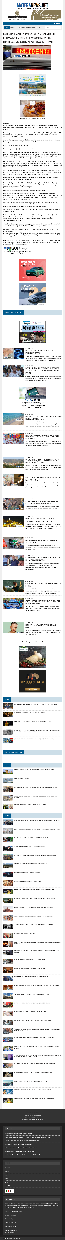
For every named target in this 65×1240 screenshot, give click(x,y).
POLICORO (6, 1182)
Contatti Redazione (10, 1222)
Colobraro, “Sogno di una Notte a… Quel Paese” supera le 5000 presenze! (29, 713)
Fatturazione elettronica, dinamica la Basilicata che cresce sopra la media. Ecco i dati (32, 1020)
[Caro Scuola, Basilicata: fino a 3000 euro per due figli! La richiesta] (13, 591)
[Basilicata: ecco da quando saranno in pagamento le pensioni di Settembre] (8, 808)
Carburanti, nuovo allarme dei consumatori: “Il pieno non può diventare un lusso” (32, 837)
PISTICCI (6, 1178)
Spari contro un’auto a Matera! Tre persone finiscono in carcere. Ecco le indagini (31, 977)
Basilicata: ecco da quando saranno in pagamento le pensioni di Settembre (30, 804)
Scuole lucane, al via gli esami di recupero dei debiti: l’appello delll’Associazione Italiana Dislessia (35, 898)
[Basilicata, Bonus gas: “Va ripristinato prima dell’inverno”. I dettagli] (13, 358)
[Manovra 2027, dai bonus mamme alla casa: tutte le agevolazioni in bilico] (8, 1015)
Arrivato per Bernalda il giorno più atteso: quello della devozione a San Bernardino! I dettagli (34, 1098)
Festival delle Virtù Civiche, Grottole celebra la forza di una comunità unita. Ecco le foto (33, 1072)
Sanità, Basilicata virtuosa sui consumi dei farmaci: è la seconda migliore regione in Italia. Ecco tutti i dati (37, 829)
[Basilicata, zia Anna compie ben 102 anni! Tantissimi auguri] (8, 937)
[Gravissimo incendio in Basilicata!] (8, 782)
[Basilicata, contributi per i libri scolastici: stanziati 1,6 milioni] (8, 885)
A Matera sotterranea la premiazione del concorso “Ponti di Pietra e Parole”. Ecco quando (33, 907)
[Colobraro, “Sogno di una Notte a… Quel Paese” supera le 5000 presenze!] (8, 716)
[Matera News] (32, 6)
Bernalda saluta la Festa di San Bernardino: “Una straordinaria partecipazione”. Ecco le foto (34, 890)
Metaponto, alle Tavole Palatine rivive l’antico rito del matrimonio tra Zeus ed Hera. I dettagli (34, 770)
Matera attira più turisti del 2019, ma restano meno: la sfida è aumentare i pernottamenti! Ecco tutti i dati (37, 820)
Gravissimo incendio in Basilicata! (21, 778)
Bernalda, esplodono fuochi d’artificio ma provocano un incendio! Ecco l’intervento (32, 1003)
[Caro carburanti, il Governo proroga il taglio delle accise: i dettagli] (13, 547)
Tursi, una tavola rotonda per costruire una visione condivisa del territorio (30, 863)
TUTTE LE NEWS (7, 1185)
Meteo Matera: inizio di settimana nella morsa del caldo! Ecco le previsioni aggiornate (32, 1090)
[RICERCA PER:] (53, 27)
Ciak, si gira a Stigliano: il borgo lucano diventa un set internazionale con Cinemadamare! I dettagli (35, 787)
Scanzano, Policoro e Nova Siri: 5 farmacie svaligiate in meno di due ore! (29, 846)
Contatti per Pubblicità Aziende (13, 1211)
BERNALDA (7, 1171)
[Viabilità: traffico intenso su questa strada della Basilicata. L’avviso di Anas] (8, 1085)
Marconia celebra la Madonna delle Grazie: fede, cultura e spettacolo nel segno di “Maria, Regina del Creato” (37, 985)
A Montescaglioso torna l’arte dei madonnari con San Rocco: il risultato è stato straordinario (23, 1155)
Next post (38, 642)
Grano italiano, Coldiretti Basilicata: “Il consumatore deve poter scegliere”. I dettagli (32, 721)
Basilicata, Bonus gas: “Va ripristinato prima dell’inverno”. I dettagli (18, 1133)
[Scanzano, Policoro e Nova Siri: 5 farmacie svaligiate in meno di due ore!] (8, 850)
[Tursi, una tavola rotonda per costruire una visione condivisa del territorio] (8, 867)
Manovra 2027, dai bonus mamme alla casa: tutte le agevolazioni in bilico (30, 1011)
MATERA (6, 1175)
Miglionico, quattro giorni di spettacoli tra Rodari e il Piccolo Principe (18, 1144)
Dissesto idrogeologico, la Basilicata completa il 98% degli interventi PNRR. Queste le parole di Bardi (35, 704)
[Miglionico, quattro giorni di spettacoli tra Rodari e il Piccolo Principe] (13, 443)
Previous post (28, 642)
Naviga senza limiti (10, 1226)
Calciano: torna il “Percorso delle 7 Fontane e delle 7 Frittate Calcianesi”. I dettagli (21, 1147)
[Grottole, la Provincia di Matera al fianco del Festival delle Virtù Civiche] (8, 972)
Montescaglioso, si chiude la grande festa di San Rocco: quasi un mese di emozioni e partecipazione (35, 855)
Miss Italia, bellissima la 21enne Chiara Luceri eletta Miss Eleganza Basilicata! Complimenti (33, 916)
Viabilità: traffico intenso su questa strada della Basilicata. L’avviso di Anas (31, 1081)
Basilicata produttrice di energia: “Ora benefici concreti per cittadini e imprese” (20, 1151)
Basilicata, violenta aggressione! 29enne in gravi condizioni (27, 872)
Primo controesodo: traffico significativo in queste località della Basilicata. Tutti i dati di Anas (34, 1037)
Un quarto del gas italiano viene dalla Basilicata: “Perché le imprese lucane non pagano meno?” (34, 1064)
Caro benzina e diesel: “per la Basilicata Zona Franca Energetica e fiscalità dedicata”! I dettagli (34, 739)
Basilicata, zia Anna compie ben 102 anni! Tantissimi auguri (26, 933)
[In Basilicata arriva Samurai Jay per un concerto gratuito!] (13, 632)
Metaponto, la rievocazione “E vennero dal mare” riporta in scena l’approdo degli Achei (22, 1140)
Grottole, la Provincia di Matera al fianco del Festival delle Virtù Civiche (29, 968)
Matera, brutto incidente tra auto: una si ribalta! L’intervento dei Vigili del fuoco (31, 959)
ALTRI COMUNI (7, 1168)
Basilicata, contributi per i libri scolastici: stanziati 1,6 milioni (27, 881)
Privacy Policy (9, 1219)
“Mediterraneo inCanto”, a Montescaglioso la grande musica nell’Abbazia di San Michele (32, 994)
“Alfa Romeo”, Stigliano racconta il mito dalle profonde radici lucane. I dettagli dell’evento (33, 924)
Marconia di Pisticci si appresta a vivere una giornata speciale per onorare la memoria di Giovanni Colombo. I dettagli (42, 370)
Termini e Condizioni (10, 1215)
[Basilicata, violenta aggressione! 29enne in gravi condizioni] (8, 876)
